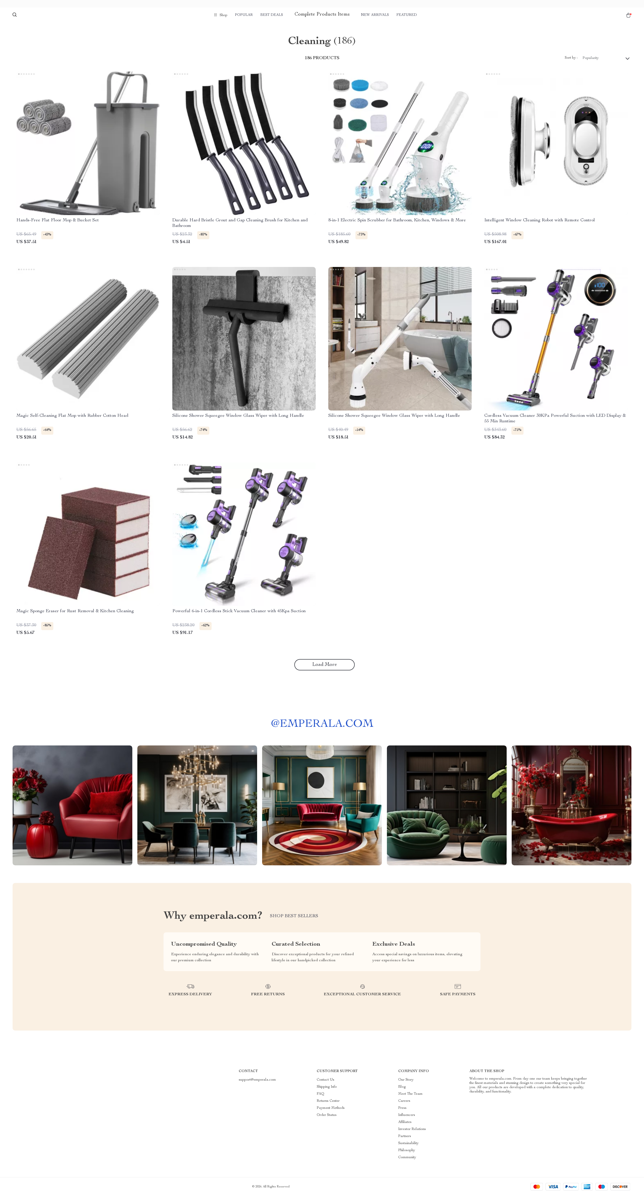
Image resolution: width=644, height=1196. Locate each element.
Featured (406, 15)
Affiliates (405, 1122)
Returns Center (328, 1101)
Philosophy (406, 1150)
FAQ (320, 1094)
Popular (244, 15)
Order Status (327, 1115)
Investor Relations (412, 1129)
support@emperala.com (257, 1080)
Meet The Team (410, 1094)
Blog (402, 1087)
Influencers (406, 1115)
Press (402, 1108)
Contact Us (325, 1080)
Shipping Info (327, 1087)
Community (407, 1157)
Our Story (406, 1080)
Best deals (271, 15)
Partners (404, 1136)
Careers (404, 1101)
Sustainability (408, 1143)
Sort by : (571, 58)
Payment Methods (331, 1108)
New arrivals (375, 15)
